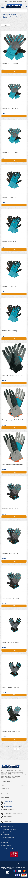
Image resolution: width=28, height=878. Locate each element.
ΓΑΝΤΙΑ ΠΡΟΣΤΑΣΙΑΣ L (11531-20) (10, 642)
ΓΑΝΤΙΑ (20, 16)
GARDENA (4, 17)
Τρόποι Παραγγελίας (8, 826)
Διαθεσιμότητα (6, 834)
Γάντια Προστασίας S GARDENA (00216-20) (12, 464)
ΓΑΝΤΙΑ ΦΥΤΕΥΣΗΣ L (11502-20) (10, 153)
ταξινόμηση (4, 25)
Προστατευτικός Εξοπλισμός (9, 16)
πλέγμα (4, 23)
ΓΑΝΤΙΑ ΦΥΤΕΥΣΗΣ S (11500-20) (10, 63)
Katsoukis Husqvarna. (16, 863)
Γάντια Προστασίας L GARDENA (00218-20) (12, 420)
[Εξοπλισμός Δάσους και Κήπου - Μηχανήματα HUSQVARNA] (14, 6)
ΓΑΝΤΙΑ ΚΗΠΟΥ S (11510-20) (9, 197)
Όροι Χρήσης (6, 842)
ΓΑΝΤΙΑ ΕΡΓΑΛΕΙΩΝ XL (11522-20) (10, 598)
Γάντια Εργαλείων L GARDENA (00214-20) (12, 375)
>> (18, 749)
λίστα (9, 23)
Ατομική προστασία (11, 14)
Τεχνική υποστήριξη (8, 848)
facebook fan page (8, 801)
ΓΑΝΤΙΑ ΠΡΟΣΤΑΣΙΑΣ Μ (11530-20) (10, 687)
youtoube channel (8, 806)
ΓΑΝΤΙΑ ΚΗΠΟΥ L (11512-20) (9, 286)
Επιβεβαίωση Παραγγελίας (9, 829)
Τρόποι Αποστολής (7, 832)
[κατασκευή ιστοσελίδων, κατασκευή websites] (22, 867)
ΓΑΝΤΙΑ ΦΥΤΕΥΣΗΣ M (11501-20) (10, 108)
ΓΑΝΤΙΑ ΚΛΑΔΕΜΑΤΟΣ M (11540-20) (11, 731)
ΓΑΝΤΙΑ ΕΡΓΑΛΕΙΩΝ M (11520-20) (10, 509)
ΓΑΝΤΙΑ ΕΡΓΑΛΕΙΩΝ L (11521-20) (10, 553)
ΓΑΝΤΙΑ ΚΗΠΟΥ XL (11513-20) (9, 331)
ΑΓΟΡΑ (14, 71)
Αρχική (3, 14)
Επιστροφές (6, 840)
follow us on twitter (8, 803)
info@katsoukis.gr (8, 821)
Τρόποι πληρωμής (7, 845)
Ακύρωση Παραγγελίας (8, 837)
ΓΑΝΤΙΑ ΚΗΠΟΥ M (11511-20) (9, 242)
